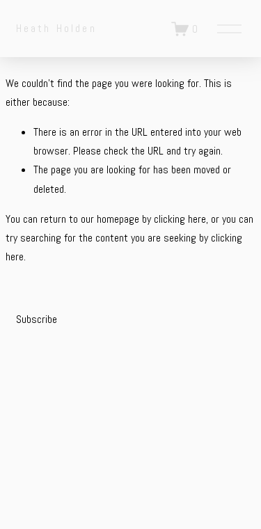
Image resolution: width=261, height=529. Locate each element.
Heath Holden (56, 28)
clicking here (180, 219)
